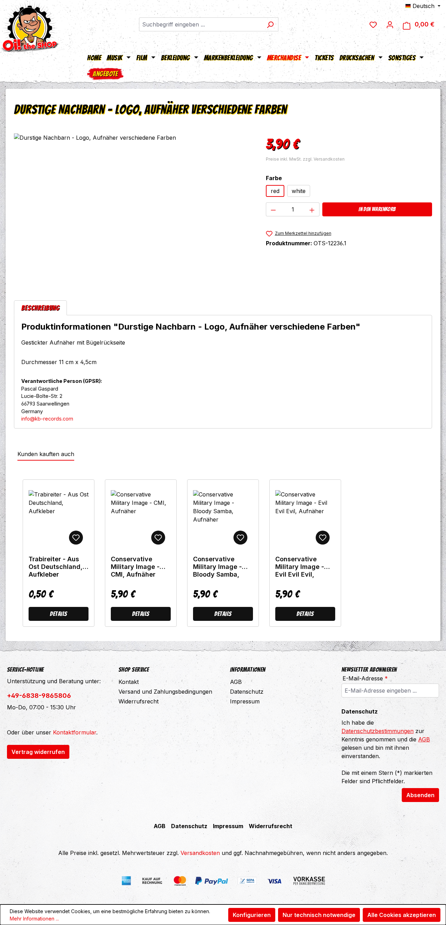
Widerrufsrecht (138, 701)
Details (58, 613)
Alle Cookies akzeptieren (401, 914)
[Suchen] (270, 24)
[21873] (133, 208)
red (275, 190)
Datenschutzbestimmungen (377, 730)
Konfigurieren (252, 914)
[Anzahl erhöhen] (312, 209)
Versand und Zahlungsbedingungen (165, 691)
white (299, 190)
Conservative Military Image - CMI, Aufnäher (135, 566)
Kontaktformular (74, 732)
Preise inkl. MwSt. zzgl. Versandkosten (305, 159)
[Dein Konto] (390, 24)
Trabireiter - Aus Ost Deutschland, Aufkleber (56, 566)
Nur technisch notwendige (319, 914)
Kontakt (128, 681)
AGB (236, 681)
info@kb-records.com (47, 419)
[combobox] (200, 24)
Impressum (245, 701)
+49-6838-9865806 (39, 695)
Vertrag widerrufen (38, 751)
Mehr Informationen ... (34, 919)
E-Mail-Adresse (365, 678)
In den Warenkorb (377, 209)
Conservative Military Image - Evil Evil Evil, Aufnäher (299, 566)
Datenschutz (246, 691)
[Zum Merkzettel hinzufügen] (76, 538)
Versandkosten (200, 852)
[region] (133, 208)
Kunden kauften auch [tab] (45, 453)
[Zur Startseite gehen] (29, 26)
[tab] (40, 307)
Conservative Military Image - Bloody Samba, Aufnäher (217, 566)
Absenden (420, 795)
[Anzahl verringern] (273, 209)
